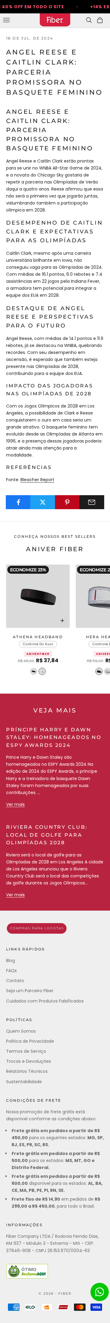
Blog (10, 960)
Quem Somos (21, 1031)
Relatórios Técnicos (27, 1071)
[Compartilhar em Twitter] (43, 502)
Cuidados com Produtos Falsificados (45, 1001)
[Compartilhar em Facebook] (18, 502)
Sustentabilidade (24, 1082)
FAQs (11, 971)
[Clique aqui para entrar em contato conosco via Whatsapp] (99, 1292)
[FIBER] (55, 928)
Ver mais (15, 804)
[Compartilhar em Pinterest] (67, 502)
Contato (15, 981)
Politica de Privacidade (30, 1041)
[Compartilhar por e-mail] (92, 502)
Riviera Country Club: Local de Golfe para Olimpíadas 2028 (46, 834)
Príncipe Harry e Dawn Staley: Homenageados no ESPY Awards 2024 (53, 737)
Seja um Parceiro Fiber (29, 991)
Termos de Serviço (26, 1051)
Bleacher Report (37, 480)
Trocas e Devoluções (28, 1061)
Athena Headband (38, 637)
